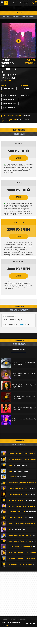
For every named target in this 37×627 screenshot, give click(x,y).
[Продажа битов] (6, 3)
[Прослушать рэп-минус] (6, 362)
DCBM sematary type (16, 518)
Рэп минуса (6, 619)
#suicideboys (25, 95)
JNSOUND (23, 477)
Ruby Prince (8, 80)
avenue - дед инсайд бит (18, 488)
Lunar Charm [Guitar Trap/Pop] (20, 535)
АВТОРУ (18, 116)
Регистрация (24, 3)
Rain (10, 465)
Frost (11, 471)
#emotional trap (10, 103)
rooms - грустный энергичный (20, 547)
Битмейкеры (21, 619)
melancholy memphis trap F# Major (22, 558)
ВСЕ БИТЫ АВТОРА (18, 350)
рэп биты (19, 13)
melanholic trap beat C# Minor (20, 564)
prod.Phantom (21, 465)
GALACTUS (12, 477)
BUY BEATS (13, 619)
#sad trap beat (9, 107)
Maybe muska (20, 529)
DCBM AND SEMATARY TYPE (18, 494)
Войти (15, 3)
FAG (10, 529)
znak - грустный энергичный (20, 541)
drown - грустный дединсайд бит (22, 454)
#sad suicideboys (9, 95)
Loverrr (31, 518)
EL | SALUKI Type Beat (16, 500)
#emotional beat (9, 99)
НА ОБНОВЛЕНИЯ (18, 120)
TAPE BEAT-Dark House (17, 512)
